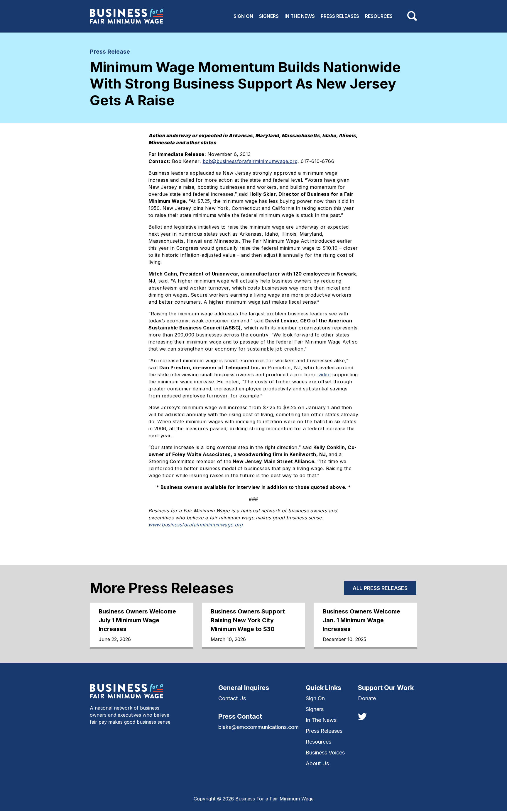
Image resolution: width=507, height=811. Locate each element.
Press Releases (340, 16)
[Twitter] (362, 716)
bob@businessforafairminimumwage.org (250, 161)
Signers (269, 16)
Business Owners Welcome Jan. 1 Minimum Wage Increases (361, 620)
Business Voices (325, 752)
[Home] (126, 16)
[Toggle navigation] (412, 16)
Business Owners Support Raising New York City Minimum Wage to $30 (248, 620)
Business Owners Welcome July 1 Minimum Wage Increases (137, 620)
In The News (300, 16)
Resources (379, 16)
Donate (367, 698)
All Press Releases (380, 588)
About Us (317, 763)
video (324, 375)
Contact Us (232, 698)
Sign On (243, 16)
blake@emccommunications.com (258, 727)
